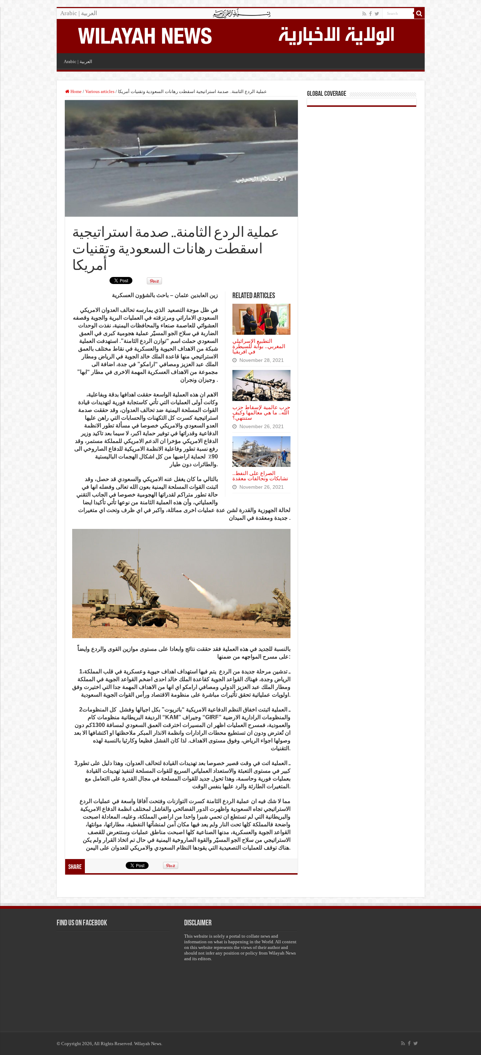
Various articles (99, 91)
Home (75, 91)
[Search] (419, 13)
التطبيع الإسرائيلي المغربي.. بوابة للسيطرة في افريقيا (258, 346)
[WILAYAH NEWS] (144, 34)
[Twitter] (377, 14)
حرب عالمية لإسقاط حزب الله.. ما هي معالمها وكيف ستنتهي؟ (261, 412)
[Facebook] (370, 14)
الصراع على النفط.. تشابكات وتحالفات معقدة (260, 475)
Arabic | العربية (78, 13)
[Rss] (364, 14)
